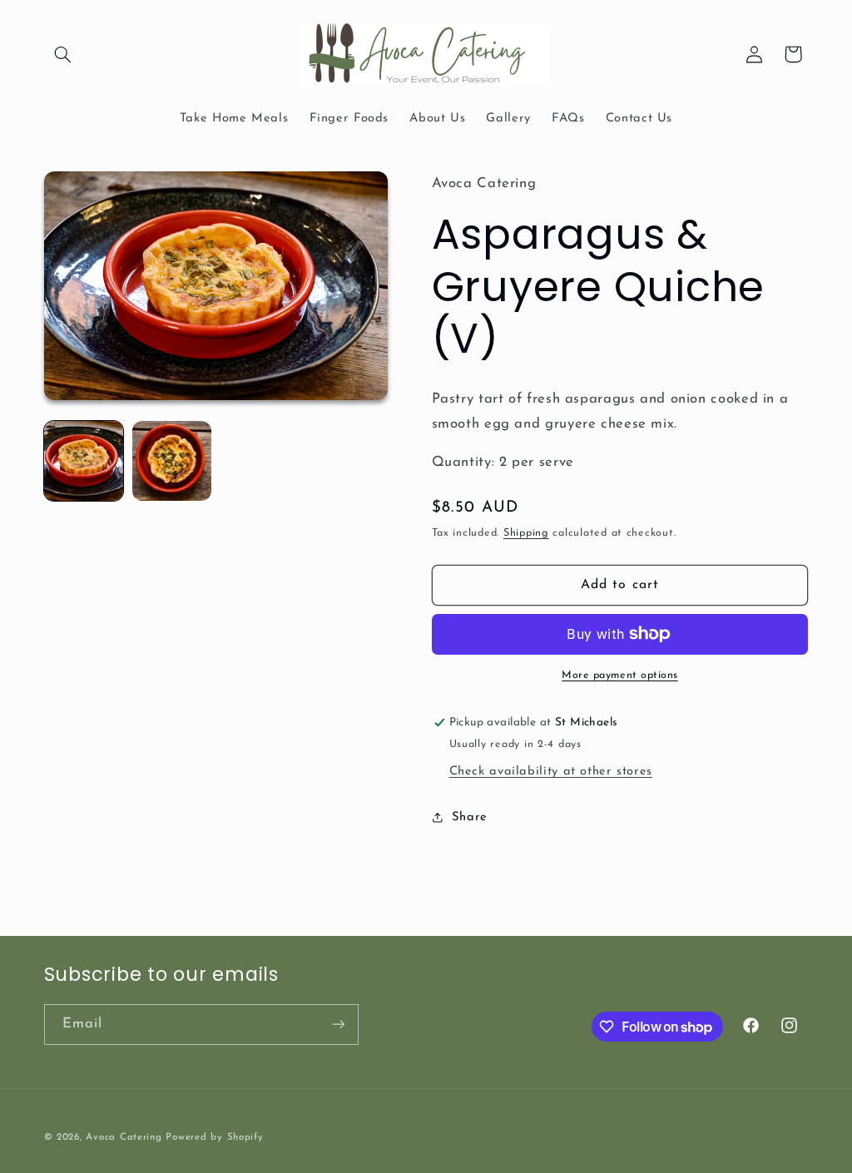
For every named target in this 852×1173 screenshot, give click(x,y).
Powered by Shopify (214, 1137)
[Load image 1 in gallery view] (84, 461)
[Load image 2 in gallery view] (172, 461)
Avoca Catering (123, 1137)
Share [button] (470, 817)
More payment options (620, 676)
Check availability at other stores (550, 771)
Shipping (526, 533)
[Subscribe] (338, 1024)
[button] (63, 54)
